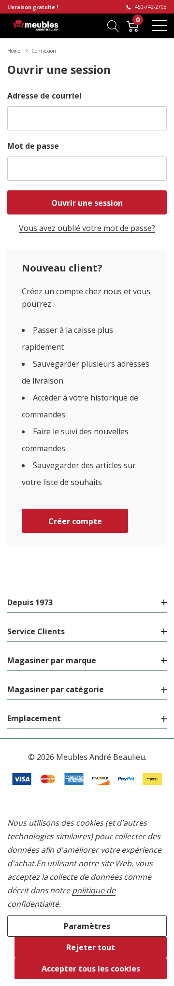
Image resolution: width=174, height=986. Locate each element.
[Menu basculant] (159, 25)
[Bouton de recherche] (113, 25)
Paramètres (87, 926)
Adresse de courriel (44, 95)
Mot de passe (33, 146)
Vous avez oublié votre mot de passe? (87, 228)
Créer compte (75, 521)
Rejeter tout (90, 947)
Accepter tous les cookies (91, 968)
